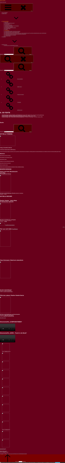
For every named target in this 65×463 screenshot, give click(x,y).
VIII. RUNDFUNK (7, 28)
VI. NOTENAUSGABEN (8, 26)
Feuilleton (15, 229)
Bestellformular (3, 317)
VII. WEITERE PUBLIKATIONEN (10, 27)
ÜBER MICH (4, 13)
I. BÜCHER (6, 22)
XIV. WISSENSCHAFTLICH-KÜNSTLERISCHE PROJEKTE (15, 34)
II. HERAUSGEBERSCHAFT (9, 23)
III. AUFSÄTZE (6, 24)
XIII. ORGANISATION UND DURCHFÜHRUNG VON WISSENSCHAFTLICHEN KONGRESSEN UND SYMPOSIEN (25, 33)
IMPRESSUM (4, 44)
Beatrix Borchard (3, 2)
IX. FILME (6, 29)
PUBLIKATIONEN (5, 21)
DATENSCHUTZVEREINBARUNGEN (11, 45)
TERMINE (4, 36)
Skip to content (2, 0)
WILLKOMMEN (5, 12)
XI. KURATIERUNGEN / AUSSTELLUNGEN (12, 31)
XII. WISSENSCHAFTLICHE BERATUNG (11, 32)
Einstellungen (57, 462)
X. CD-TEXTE (6, 30)
